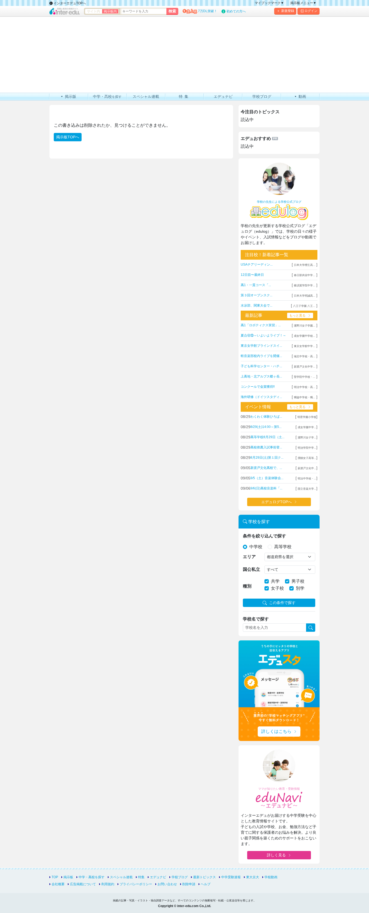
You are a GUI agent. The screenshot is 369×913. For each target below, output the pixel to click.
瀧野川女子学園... (304, 325)
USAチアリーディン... (257, 264)
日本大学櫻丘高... (304, 264)
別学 (300, 588)
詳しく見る (276, 855)
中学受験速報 (231, 877)
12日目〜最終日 (252, 275)
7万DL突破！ (207, 11)
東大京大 (252, 877)
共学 (275, 581)
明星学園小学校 (306, 417)
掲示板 (68, 877)
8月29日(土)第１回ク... (266, 457)
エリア (249, 556)
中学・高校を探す (92, 877)
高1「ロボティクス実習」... (261, 325)
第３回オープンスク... (256, 295)
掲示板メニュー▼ (303, 3)
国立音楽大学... (307, 488)
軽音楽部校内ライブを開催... (261, 356)
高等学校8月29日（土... (267, 437)
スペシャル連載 (121, 877)
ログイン (310, 11)
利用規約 (107, 884)
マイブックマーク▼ (269, 3)
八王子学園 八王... (304, 305)
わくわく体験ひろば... (266, 416)
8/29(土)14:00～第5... (265, 427)
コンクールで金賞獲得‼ (258, 387)
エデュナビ (158, 877)
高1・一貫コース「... (256, 285)
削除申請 (188, 884)
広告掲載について (83, 884)
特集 (141, 877)
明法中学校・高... (304, 387)
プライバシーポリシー (136, 884)
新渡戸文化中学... (304, 366)
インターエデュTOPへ (69, 3)
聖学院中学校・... (304, 376)
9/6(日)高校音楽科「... (266, 488)
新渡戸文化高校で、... (266, 468)
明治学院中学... (307, 447)
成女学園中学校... (304, 335)
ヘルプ (205, 884)
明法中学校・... (307, 478)
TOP (55, 877)
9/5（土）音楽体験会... (266, 478)
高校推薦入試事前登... (266, 447)
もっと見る (297, 315)
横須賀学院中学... (304, 285)
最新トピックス (204, 877)
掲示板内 (110, 11)
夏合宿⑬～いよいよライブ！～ (263, 335)
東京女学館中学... (304, 346)
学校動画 (270, 877)
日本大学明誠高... (304, 295)
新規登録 (287, 11)
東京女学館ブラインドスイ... (261, 346)
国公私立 (251, 569)
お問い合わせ (167, 884)
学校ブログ (180, 877)
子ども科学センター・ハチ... (261, 366)
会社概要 (58, 884)
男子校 (297, 581)
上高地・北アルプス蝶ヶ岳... (261, 376)
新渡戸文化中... (307, 468)
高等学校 (282, 546)
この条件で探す (282, 602)
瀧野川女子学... (307, 437)
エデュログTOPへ (276, 502)
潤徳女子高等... (307, 458)
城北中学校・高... (304, 356)
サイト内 (93, 11)
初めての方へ (236, 11)
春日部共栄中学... (304, 275)
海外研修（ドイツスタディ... (261, 397)
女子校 (277, 588)
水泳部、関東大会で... (256, 305)
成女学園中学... (307, 427)
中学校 (255, 546)
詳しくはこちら (276, 731)
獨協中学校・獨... (304, 397)
